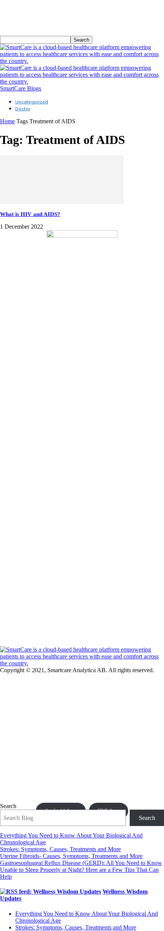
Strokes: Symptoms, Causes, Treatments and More (60, 849)
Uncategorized (31, 102)
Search (8, 806)
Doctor (22, 108)
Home (7, 121)
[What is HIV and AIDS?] (62, 201)
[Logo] (82, 61)
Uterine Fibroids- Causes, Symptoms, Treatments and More (71, 856)
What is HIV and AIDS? (30, 214)
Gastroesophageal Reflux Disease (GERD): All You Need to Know (81, 863)
